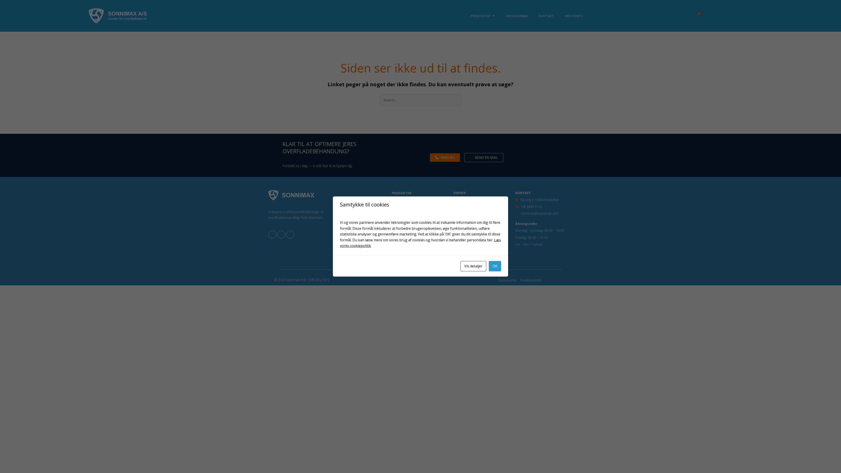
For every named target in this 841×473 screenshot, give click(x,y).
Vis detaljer (473, 266)
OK (495, 266)
